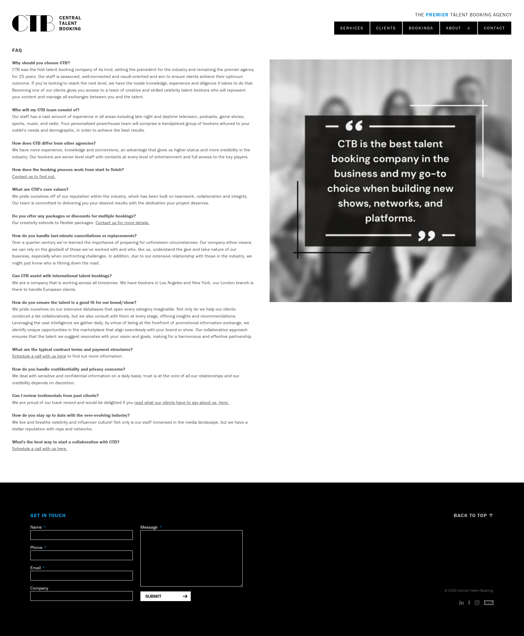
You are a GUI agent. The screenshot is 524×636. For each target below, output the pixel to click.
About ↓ (458, 28)
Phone (36, 547)
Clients (386, 28)
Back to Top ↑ (474, 515)
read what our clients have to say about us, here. (181, 402)
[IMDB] (489, 603)
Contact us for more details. (122, 222)
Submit (153, 596)
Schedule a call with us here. (39, 448)
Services (352, 28)
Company (39, 588)
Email (35, 567)
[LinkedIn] (461, 603)
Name (36, 527)
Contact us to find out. (33, 176)
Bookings (421, 28)
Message (149, 527)
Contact (494, 28)
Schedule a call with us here (39, 356)
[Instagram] (477, 603)
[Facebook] (469, 603)
